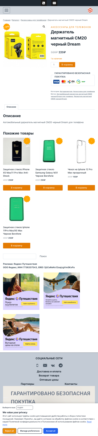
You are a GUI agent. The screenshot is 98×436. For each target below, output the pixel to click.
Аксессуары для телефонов (71, 27)
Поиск (43, 256)
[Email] (45, 365)
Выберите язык (9, 407)
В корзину (67, 64)
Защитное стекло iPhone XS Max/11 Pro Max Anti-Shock (16, 172)
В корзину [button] (16, 187)
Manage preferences (30, 431)
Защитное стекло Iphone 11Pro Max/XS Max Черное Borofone (16, 230)
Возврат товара (49, 375)
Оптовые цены (49, 379)
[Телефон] (37, 365)
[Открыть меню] (6, 10)
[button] (44, 26)
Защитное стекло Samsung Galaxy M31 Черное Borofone (46, 172)
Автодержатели (66, 91)
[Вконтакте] (53, 365)
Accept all (50, 431)
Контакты (71, 383)
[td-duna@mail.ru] (54, 3)
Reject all (9, 431)
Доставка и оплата (49, 371)
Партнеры (27, 383)
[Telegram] (61, 365)
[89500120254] (44, 3)
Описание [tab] (11, 107)
